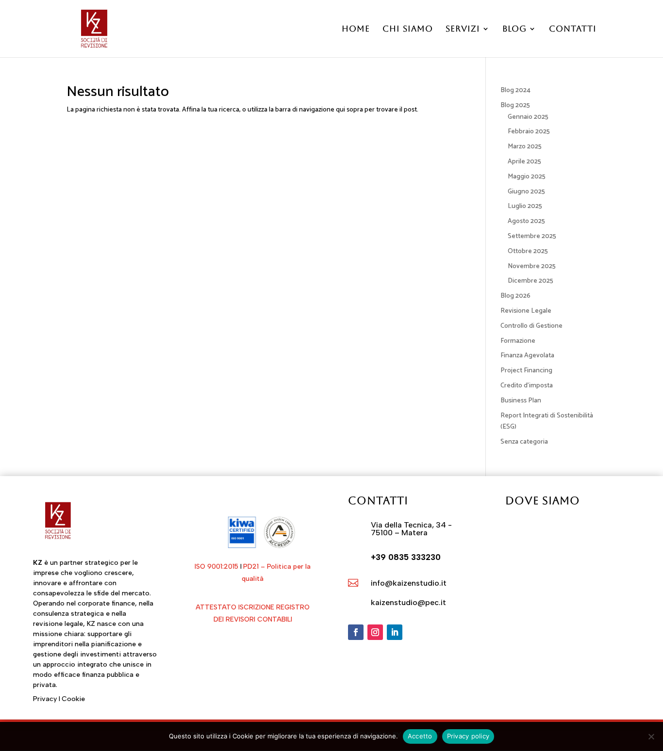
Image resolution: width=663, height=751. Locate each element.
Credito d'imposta (526, 385)
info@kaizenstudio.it (409, 583)
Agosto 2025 (526, 221)
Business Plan (520, 400)
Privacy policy (468, 736)
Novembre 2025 (532, 266)
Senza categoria (524, 441)
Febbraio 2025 (529, 131)
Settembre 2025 (532, 236)
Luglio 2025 (525, 206)
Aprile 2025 (524, 161)
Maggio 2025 (527, 176)
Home (356, 29)
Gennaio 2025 (528, 117)
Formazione (517, 341)
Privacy (45, 699)
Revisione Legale (525, 311)
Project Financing (526, 370)
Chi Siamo (407, 29)
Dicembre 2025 (530, 281)
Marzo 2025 (525, 146)
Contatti (573, 29)
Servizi (463, 29)
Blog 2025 (515, 105)
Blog (514, 29)
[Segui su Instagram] (375, 632)
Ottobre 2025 (528, 251)
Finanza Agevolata (527, 355)
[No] (651, 736)
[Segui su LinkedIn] (394, 632)
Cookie (73, 699)
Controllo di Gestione (531, 326)
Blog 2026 (515, 296)
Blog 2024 (515, 90)
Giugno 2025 (526, 191)
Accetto (420, 736)
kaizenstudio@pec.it (408, 602)
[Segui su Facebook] (356, 632)
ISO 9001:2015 (216, 566)
